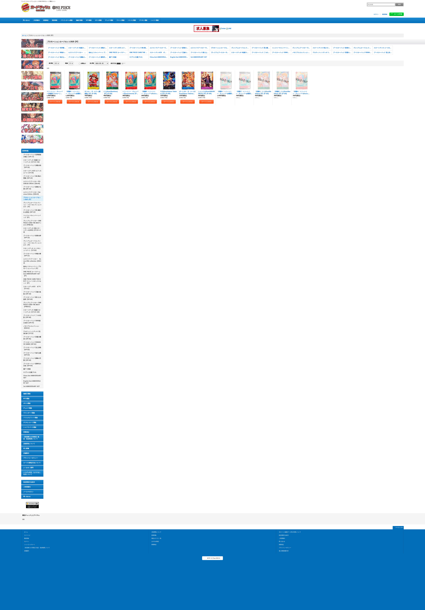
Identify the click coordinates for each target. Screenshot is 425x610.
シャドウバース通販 (29, 427)
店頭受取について (29, 443)
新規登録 (384, 14)
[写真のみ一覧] (119, 63)
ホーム (26, 532)
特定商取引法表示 (29, 482)
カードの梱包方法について (32, 463)
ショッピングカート (29, 544)
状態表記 (26, 432)
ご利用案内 (27, 487)
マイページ (27, 535)
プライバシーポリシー (30, 458)
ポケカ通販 (27, 403)
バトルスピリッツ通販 (30, 417)
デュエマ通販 (27, 408)
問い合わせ (27, 496)
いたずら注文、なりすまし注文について (32, 473)
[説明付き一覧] (124, 63)
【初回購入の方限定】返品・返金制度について (31, 438)
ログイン (376, 14)
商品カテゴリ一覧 (156, 538)
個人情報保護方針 (284, 551)
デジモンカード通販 (29, 422)
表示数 (51, 63)
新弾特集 (154, 535)
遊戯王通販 (27, 394)
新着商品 (154, 544)
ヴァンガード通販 (29, 413)
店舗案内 (26, 453)
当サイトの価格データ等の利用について (290, 532)
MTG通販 (26, 398)
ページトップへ (399, 527)
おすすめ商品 (155, 541)
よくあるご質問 (28, 467)
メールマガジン (28, 492)
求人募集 (26, 448)
